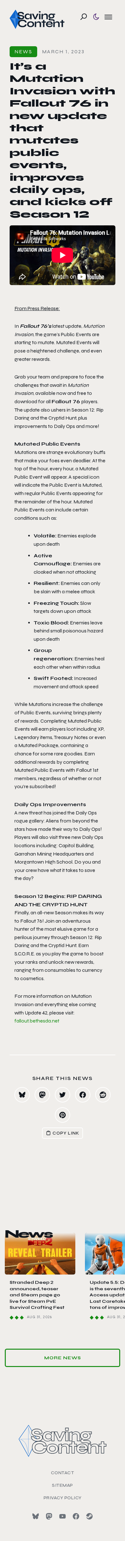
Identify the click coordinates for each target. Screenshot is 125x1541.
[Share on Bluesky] (22, 1094)
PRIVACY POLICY (63, 1498)
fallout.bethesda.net (36, 1021)
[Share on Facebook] (82, 1094)
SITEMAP (62, 1485)
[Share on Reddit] (103, 1094)
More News (62, 1358)
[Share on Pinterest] (62, 1115)
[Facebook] (76, 1516)
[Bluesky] (35, 1516)
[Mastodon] (49, 1516)
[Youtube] (62, 1516)
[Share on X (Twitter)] (62, 1094)
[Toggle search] (83, 17)
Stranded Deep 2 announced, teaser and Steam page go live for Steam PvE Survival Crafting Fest (37, 1295)
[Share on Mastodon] (42, 1094)
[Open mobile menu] (108, 17)
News (23, 51)
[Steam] (89, 1516)
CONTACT (62, 1473)
